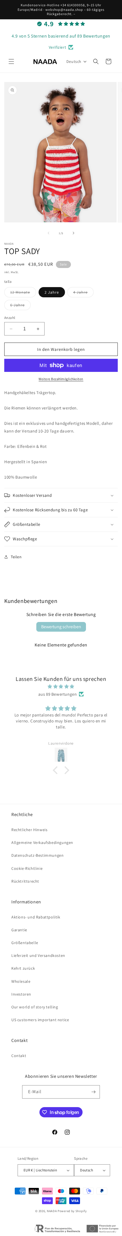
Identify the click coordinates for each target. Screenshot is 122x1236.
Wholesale (20, 981)
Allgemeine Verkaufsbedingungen (42, 842)
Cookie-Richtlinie (27, 868)
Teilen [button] (16, 556)
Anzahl (9, 317)
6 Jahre (20, 306)
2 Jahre (52, 292)
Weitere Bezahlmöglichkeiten (61, 379)
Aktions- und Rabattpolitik (35, 917)
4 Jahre (83, 293)
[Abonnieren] (93, 1092)
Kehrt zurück (23, 968)
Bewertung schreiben (61, 627)
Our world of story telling (34, 1007)
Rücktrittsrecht (25, 881)
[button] (11, 61)
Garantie (19, 929)
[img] (61, 686)
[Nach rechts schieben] (73, 233)
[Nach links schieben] (48, 233)
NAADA (52, 1211)
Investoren (21, 994)
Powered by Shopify (72, 1211)
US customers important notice (40, 1019)
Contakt (18, 1055)
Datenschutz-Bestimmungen (37, 855)
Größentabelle (24, 942)
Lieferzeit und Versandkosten (38, 955)
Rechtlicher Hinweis (29, 829)
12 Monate (23, 293)
